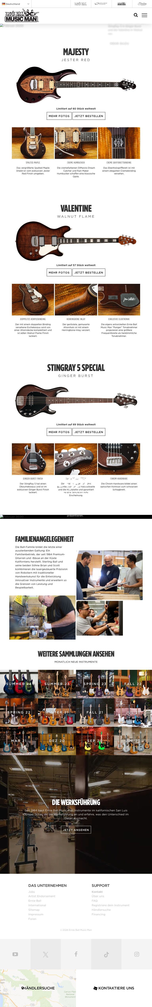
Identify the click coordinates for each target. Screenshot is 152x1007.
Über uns (98, 896)
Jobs (31, 891)
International (37, 905)
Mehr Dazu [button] (119, 43)
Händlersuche (101, 909)
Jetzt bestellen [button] (88, 116)
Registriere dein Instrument (110, 905)
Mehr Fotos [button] (59, 116)
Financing (98, 914)
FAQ (95, 900)
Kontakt (97, 891)
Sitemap (34, 909)
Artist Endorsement (41, 896)
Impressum (35, 914)
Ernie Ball (34, 900)
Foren (32, 918)
